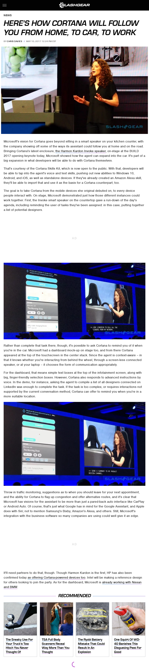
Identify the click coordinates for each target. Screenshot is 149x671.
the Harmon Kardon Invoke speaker (80, 151)
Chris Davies (14, 41)
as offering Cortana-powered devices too (56, 577)
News (8, 15)
